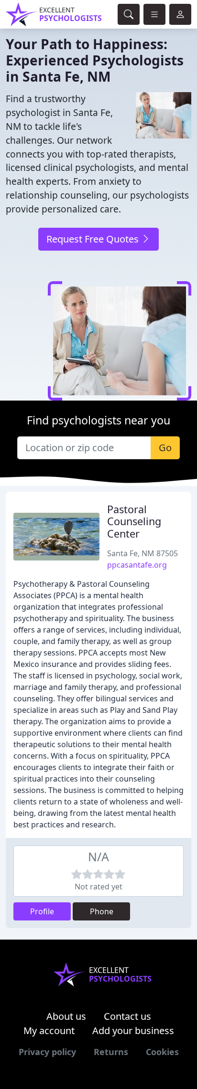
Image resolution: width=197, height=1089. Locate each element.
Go (165, 447)
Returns (111, 1051)
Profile (42, 911)
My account (49, 1030)
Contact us (127, 1016)
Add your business (133, 1030)
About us (66, 1016)
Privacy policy (47, 1051)
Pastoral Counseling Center (134, 521)
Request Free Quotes (93, 239)
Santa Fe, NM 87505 (142, 553)
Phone (101, 911)
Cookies (162, 1051)
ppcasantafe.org (137, 565)
